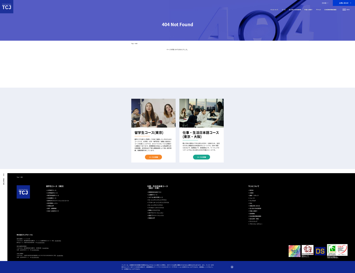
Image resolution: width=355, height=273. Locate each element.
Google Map (58, 240)
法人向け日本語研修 (295, 9)
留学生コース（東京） (55, 186)
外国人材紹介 (308, 9)
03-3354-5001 (41, 242)
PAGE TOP (3, 181)
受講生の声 (151, 218)
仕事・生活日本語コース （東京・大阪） (157, 187)
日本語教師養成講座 (330, 9)
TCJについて (274, 9)
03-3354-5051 (35, 250)
